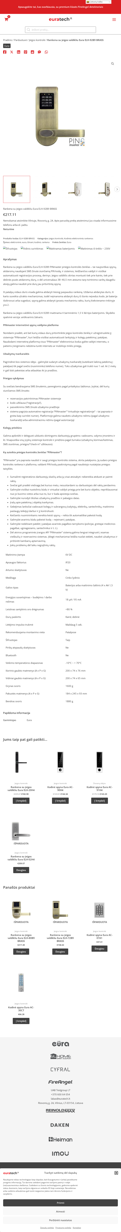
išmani (30, 242)
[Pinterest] (25, 52)
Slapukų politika (47, 1227)
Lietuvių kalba (95, 2)
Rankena (7, 312)
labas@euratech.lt (60, 1098)
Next (117, 189)
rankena (45, 242)
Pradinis (7, 40)
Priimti (60, 1202)
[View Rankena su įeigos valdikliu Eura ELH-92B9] (16, 189)
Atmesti (60, 1211)
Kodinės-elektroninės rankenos (78, 238)
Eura (6, 45)
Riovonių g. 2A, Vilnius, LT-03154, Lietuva (60, 1102)
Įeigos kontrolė (37, 40)
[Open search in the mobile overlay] (60, 30)
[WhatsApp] (46, 52)
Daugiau (21, 870)
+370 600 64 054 (60, 1094)
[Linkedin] (18, 52)
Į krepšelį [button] (21, 800)
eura (24, 242)
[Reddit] (32, 52)
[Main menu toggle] (114, 19)
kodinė (37, 242)
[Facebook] (4, 52)
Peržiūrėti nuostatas (60, 1220)
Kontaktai (77, 1227)
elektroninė (15, 242)
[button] (116, 1172)
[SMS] (39, 52)
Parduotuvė (20, 40)
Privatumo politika (63, 1227)
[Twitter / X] (11, 52)
